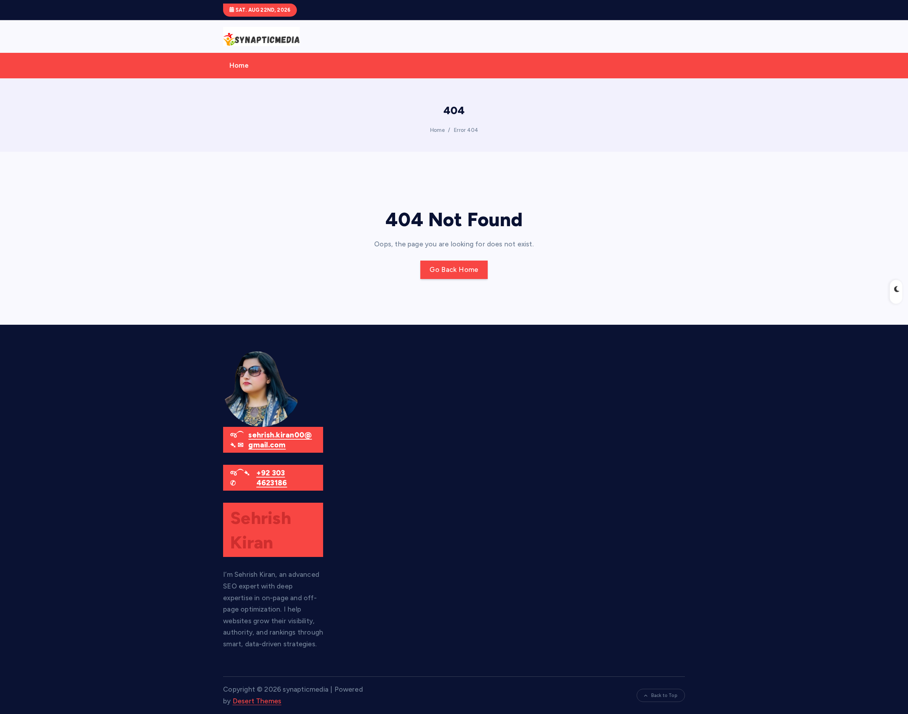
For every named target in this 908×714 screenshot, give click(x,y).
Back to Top (664, 695)
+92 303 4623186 (271, 478)
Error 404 (466, 130)
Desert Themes (257, 701)
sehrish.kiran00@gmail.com (280, 440)
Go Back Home (454, 270)
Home (239, 65)
